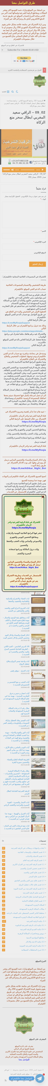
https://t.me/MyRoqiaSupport (24, 587)
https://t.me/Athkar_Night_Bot (24, 567)
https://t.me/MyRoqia (24, 527)
